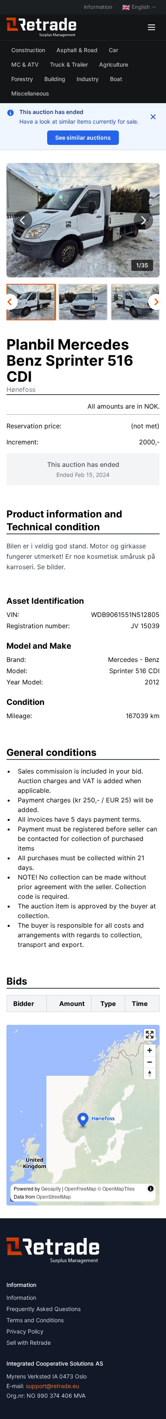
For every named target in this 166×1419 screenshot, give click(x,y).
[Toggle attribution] (151, 1188)
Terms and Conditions (35, 1320)
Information (98, 7)
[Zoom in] (150, 1050)
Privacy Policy (25, 1331)
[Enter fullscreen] (150, 1034)
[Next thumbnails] (156, 302)
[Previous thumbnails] (10, 302)
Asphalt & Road (77, 50)
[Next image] (143, 220)
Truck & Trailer (69, 64)
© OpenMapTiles (116, 1188)
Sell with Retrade (28, 1342)
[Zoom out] (150, 1062)
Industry (88, 78)
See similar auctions (83, 137)
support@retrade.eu (52, 1385)
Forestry (22, 78)
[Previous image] (22, 220)
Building (54, 78)
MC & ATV (25, 64)
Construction (28, 50)
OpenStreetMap (53, 1196)
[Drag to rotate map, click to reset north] (150, 1073)
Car (113, 50)
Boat (116, 78)
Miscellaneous (30, 93)
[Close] (153, 116)
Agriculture (113, 64)
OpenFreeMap (80, 1188)
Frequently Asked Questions (43, 1308)
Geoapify (51, 1188)
